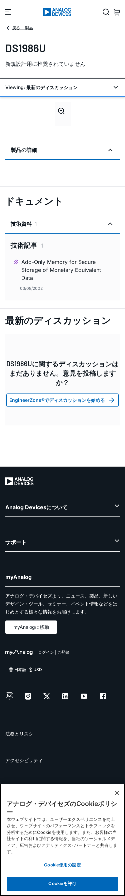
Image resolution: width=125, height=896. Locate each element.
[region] (62, 840)
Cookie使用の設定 (62, 864)
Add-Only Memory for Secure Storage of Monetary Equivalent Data (61, 270)
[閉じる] (117, 793)
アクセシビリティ (24, 760)
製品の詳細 (24, 150)
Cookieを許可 (62, 883)
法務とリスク (19, 733)
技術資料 (24, 223)
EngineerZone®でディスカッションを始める (57, 400)
